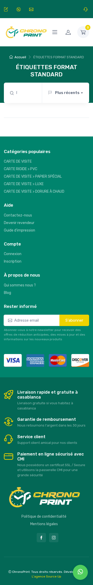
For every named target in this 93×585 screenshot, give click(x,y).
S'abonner (74, 320)
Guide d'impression (19, 230)
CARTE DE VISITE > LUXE (24, 184)
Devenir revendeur (19, 223)
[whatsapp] (80, 572)
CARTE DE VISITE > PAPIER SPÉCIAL (33, 176)
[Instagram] (53, 537)
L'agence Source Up (46, 576)
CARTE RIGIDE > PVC (20, 169)
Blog (7, 293)
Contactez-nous (18, 215)
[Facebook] (41, 537)
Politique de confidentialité (43, 516)
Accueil (20, 57)
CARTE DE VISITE (18, 161)
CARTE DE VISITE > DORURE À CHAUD (34, 191)
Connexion (12, 254)
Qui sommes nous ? (20, 285)
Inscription (12, 261)
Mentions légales (44, 524)
